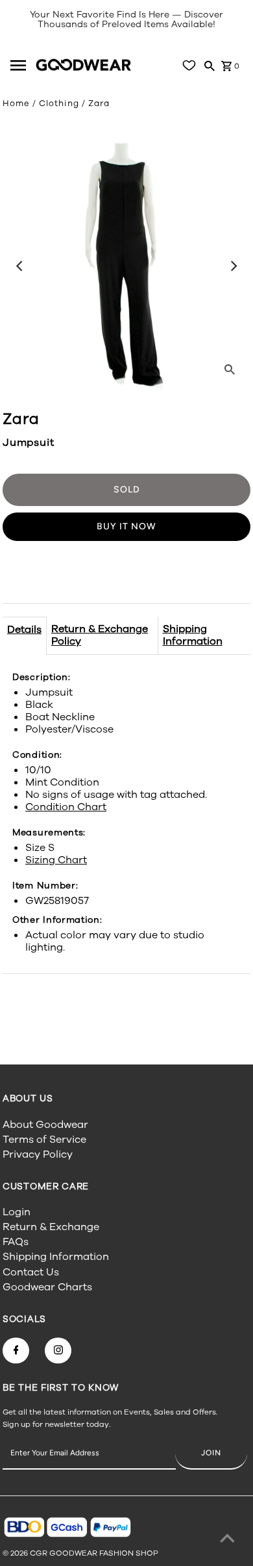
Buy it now (126, 526)
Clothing (59, 103)
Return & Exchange (51, 1227)
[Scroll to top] (227, 1540)
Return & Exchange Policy (99, 635)
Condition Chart (65, 807)
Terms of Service (44, 1139)
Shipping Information (193, 635)
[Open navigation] (21, 65)
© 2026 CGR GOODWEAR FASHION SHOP (80, 1553)
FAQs (16, 1242)
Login (16, 1212)
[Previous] (20, 266)
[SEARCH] (209, 65)
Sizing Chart (56, 860)
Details (24, 630)
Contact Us (31, 1272)
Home (16, 103)
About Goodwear (45, 1125)
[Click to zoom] (229, 369)
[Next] (233, 266)
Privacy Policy (38, 1154)
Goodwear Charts (47, 1287)
